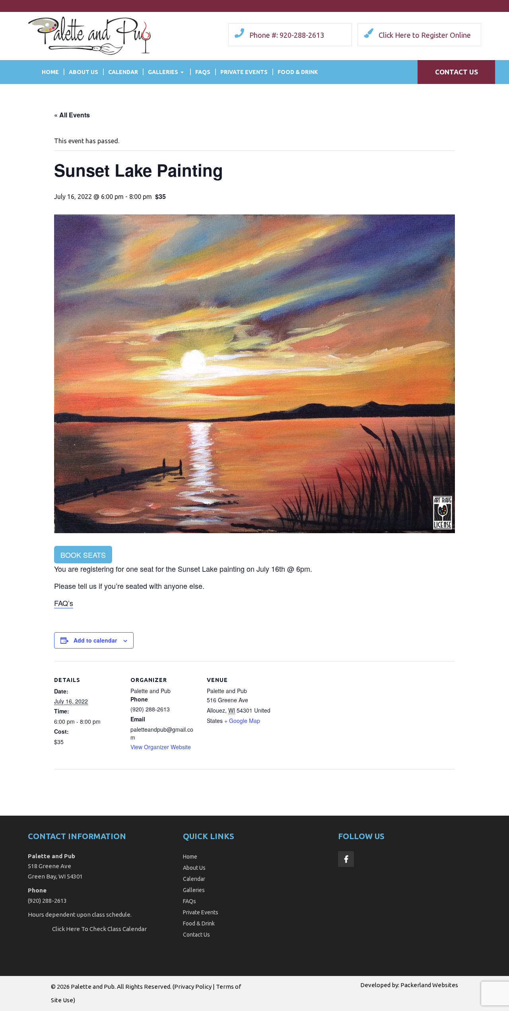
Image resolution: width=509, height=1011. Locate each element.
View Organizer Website (160, 747)
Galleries (163, 72)
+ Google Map (242, 721)
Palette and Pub (93, 986)
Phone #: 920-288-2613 (286, 35)
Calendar (123, 72)
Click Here (66, 928)
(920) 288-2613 (47, 900)
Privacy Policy (193, 986)
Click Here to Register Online (425, 35)
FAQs (202, 72)
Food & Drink (298, 72)
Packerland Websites (429, 985)
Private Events (244, 72)
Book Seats (83, 554)
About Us (83, 72)
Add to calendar (95, 640)
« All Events (72, 114)
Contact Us (456, 72)
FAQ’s (63, 603)
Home (50, 72)
